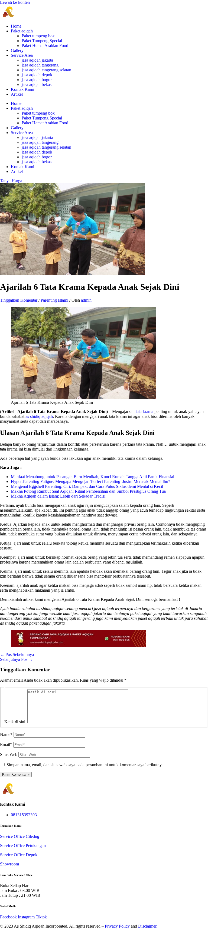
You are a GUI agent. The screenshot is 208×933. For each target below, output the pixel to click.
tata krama (144, 411)
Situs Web (8, 754)
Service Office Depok (18, 854)
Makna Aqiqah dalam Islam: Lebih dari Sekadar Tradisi (58, 496)
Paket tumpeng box (38, 36)
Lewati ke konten (15, 2)
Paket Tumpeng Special (42, 40)
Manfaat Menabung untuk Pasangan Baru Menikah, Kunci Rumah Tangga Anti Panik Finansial (92, 476)
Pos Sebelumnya (17, 654)
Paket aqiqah (22, 31)
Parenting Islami (54, 300)
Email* (6, 744)
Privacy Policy (117, 926)
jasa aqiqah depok (37, 74)
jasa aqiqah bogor (37, 79)
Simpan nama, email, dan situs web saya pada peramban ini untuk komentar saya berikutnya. (85, 764)
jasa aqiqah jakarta (37, 60)
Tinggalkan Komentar (18, 300)
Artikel (17, 94)
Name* (6, 734)
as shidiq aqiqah (39, 416)
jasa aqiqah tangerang (40, 65)
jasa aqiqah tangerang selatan (46, 70)
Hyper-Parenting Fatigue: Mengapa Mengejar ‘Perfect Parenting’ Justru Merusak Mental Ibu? (90, 481)
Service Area (22, 55)
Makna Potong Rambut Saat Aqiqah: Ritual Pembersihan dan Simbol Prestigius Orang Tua (88, 491)
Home (16, 26)
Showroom (9, 864)
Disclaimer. (147, 926)
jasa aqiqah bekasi (37, 84)
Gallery (17, 50)
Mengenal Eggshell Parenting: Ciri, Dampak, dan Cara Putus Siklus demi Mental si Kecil (87, 486)
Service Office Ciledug (19, 836)
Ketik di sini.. (15, 721)
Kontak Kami (22, 89)
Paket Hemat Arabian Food (45, 45)
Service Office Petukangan (23, 845)
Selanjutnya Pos (16, 659)
